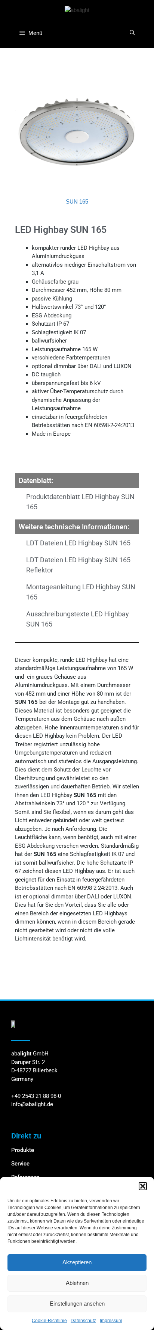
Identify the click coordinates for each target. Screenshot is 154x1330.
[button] (143, 1186)
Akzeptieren (77, 1262)
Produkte (22, 1150)
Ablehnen (77, 1283)
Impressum (111, 1320)
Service (20, 1163)
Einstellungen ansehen (77, 1303)
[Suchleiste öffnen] (132, 33)
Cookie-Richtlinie (49, 1320)
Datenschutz (83, 1320)
